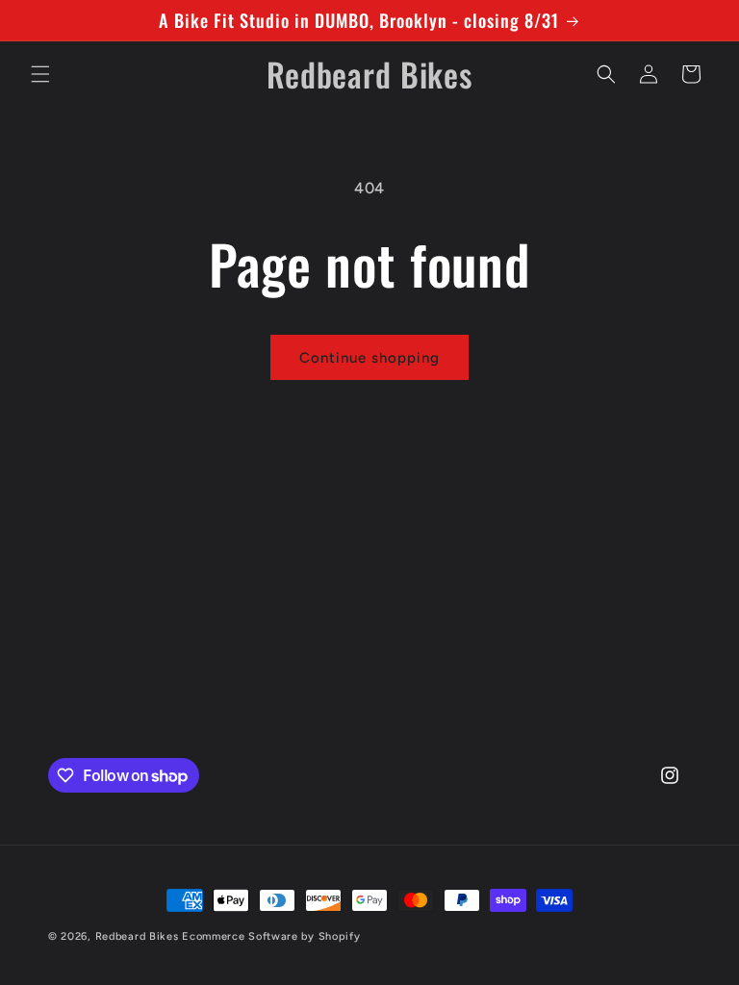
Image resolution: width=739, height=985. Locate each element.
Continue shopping (369, 357)
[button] (40, 74)
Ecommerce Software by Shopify (271, 936)
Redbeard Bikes (137, 936)
